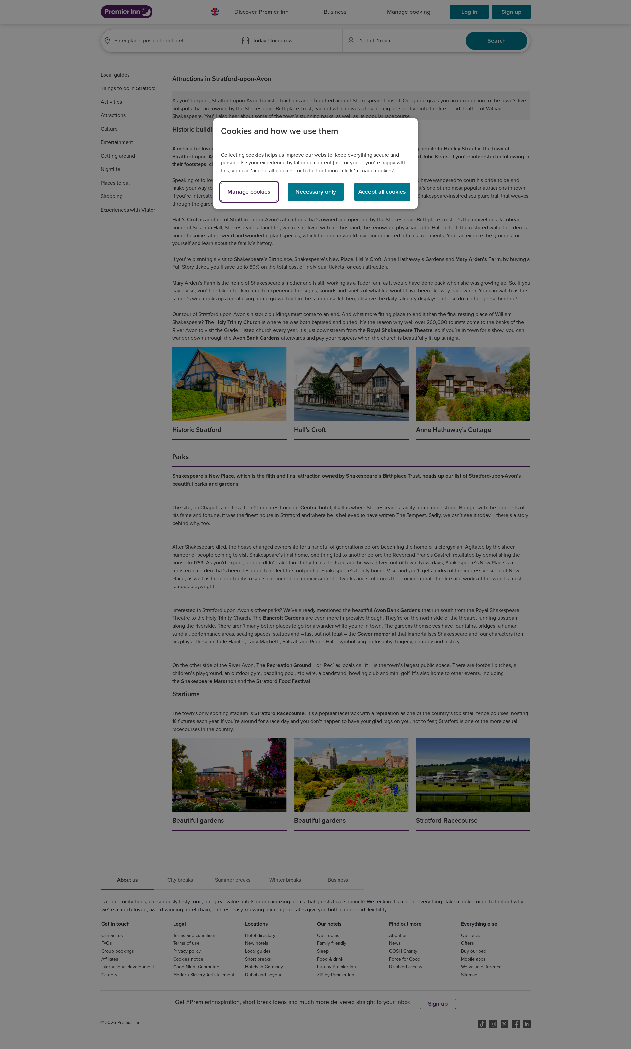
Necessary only (315, 191)
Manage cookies (248, 191)
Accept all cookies (382, 191)
